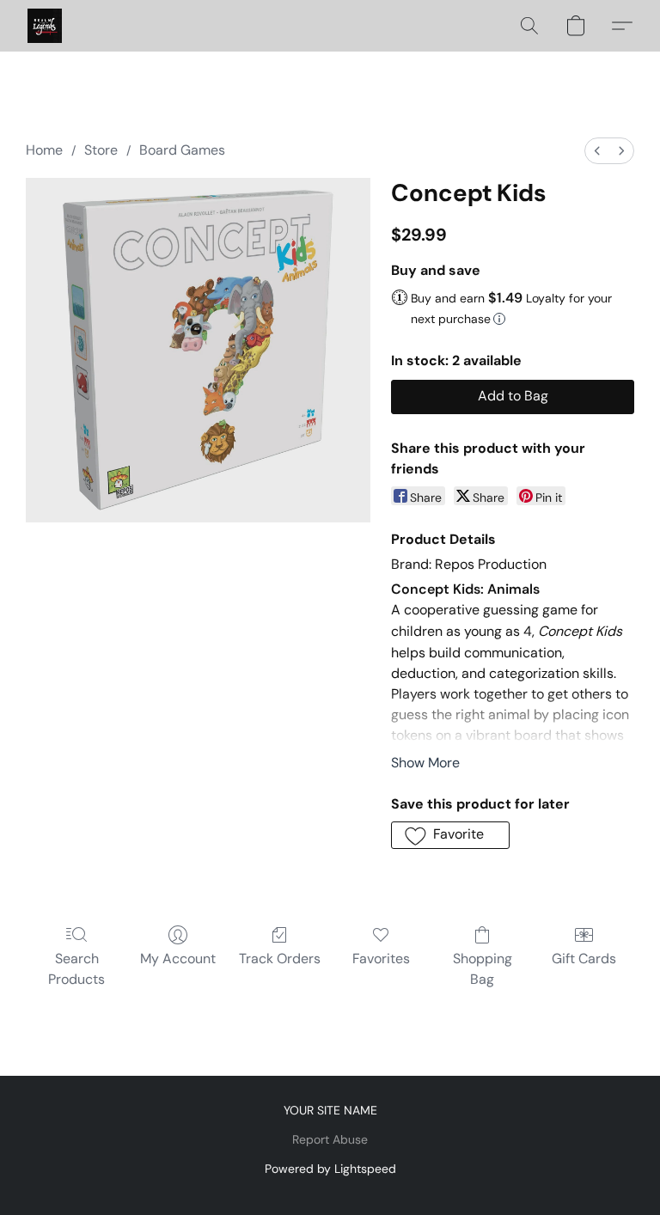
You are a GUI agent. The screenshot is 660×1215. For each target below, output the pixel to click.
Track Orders (280, 958)
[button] (45, 26)
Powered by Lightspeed (330, 1168)
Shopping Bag (482, 968)
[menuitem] (597, 150)
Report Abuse (330, 1139)
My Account (178, 958)
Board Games (182, 150)
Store (101, 150)
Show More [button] (425, 763)
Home (44, 150)
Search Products (76, 968)
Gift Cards (584, 958)
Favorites (381, 958)
